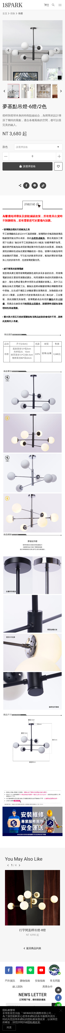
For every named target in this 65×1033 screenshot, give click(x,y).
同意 (9, 1027)
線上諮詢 (17, 986)
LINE (35, 185)
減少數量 (5, 156)
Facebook (26, 185)
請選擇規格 (22, 147)
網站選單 (60, 5)
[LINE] (30, 970)
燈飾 (12, 13)
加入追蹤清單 (58, 166)
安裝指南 (40, 980)
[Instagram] (19, 970)
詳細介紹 (29, 204)
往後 (19, 865)
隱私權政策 (34, 1022)
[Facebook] (8, 970)
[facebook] (58, 997)
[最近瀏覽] (58, 990)
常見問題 (55, 980)
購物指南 (25, 980)
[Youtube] (41, 970)
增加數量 (59, 156)
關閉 (60, 1010)
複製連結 (43, 185)
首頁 (4, 13)
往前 (8, 865)
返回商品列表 (33, 948)
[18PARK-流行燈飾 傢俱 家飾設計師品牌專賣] (12, 5)
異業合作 (47, 986)
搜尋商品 (53, 5)
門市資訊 (10, 980)
